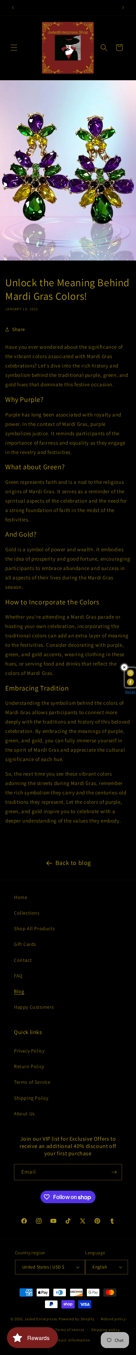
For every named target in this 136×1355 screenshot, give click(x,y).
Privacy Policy (29, 1051)
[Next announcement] (123, 7)
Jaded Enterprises (41, 1318)
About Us (24, 1113)
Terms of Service (32, 1082)
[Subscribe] (114, 1172)
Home (20, 897)
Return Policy (29, 1066)
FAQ (18, 976)
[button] (14, 47)
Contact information (71, 1340)
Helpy (130, 691)
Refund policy (113, 1318)
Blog (19, 991)
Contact (23, 960)
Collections (27, 913)
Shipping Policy (31, 1098)
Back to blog (73, 863)
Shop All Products (34, 928)
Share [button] (18, 329)
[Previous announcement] (13, 7)
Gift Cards (25, 944)
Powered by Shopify (77, 1318)
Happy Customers (34, 1007)
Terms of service (69, 1329)
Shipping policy (105, 1329)
